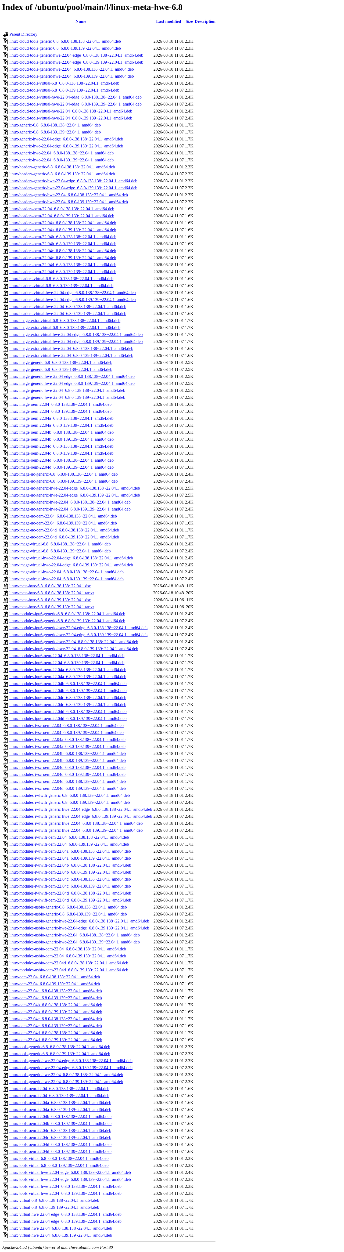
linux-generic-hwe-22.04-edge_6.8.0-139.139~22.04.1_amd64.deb (66, 146)
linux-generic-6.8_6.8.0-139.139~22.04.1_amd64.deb (55, 132)
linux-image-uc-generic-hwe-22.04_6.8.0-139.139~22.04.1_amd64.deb (70, 509)
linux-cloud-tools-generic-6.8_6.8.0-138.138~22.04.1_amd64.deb (65, 41)
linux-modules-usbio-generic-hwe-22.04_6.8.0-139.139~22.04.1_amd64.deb (74, 942)
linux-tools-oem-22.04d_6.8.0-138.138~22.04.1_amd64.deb (60, 1144)
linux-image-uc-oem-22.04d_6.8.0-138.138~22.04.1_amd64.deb (64, 530)
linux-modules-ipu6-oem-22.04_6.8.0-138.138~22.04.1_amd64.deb (66, 655)
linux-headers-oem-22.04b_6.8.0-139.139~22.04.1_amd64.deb (62, 243)
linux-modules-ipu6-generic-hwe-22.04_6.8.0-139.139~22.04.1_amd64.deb (73, 648)
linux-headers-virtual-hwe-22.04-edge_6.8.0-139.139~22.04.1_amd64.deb (72, 299)
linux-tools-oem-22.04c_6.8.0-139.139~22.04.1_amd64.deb (60, 1137)
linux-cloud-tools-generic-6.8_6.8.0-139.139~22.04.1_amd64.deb (65, 48)
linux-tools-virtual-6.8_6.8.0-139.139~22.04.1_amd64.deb (59, 1165)
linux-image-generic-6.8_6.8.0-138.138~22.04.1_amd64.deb (60, 362)
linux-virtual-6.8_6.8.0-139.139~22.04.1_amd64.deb (54, 1207)
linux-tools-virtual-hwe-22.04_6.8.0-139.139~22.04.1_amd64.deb (65, 1193)
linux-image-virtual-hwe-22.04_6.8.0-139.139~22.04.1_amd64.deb (66, 579)
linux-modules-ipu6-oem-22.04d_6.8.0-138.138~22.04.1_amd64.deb (68, 711)
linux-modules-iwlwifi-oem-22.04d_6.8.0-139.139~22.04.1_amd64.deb (70, 900)
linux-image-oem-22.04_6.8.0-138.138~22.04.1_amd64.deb (60, 404)
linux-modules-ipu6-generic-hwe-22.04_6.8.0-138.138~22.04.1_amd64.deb (73, 641)
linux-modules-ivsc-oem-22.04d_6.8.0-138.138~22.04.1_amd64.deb (67, 781)
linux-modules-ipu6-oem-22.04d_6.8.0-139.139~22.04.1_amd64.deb (68, 718)
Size (189, 21)
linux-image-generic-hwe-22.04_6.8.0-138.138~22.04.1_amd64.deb (67, 390)
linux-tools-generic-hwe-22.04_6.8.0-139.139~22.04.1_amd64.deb (66, 1081)
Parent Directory (23, 34)
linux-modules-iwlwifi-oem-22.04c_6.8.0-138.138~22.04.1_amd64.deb (70, 879)
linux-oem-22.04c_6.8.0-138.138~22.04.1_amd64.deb (55, 1018)
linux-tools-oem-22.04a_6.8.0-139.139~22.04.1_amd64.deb (60, 1109)
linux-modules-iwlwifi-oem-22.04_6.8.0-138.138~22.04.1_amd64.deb (69, 837)
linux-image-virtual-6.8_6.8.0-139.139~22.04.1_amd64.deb (60, 551)
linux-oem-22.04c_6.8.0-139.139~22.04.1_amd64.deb (55, 1025)
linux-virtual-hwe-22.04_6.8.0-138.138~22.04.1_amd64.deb (60, 1228)
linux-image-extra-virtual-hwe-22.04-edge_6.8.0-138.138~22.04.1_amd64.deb (76, 334)
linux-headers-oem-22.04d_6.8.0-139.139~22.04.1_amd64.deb (62, 271)
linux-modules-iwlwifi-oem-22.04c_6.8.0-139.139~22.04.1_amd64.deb (70, 886)
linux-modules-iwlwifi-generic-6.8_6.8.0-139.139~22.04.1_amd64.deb (69, 802)
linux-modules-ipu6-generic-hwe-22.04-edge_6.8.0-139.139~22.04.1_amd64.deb (78, 634)
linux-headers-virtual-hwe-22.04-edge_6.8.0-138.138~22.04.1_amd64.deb (72, 292)
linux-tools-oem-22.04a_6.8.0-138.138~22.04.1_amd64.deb (60, 1102)
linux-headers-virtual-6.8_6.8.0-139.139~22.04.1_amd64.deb (61, 285)
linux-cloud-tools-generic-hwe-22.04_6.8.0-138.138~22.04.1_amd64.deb (71, 69)
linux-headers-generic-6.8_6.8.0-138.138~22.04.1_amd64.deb (62, 167)
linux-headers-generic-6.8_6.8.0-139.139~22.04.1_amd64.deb (62, 174)
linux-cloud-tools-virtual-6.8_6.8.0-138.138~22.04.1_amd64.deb (64, 83)
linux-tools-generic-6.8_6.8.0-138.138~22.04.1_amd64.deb (59, 1046)
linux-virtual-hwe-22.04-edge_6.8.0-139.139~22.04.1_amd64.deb (65, 1221)
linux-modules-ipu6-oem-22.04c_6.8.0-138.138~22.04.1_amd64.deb (67, 697)
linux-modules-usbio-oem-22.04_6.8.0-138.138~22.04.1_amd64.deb (67, 949)
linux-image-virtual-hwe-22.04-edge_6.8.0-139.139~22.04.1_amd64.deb (71, 565)
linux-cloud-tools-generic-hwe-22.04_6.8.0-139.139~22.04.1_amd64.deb (71, 76)
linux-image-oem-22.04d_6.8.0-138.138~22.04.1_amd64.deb (61, 460)
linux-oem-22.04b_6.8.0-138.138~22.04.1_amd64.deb (55, 1005)
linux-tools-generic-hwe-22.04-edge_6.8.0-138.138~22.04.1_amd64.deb (70, 1060)
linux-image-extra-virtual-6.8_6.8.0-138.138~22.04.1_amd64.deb (64, 320)
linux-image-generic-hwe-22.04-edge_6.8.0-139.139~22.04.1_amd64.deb (72, 383)
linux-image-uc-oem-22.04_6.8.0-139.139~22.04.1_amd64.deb (63, 523)
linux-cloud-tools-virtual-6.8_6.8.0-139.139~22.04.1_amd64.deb (64, 90)
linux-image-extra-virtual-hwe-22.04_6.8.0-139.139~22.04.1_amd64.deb (71, 355)
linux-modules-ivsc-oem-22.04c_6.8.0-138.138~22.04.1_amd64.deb (67, 767)
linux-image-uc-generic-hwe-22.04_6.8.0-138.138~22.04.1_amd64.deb (70, 502)
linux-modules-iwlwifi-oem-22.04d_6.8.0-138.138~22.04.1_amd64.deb (70, 893)
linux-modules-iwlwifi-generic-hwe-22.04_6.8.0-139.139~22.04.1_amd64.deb (76, 830)
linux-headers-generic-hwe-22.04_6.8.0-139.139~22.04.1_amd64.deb (68, 202)
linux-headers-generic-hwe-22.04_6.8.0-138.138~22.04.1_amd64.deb (68, 195)
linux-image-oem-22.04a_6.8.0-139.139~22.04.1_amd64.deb (61, 425)
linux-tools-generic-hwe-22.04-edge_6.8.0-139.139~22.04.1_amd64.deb (70, 1067)
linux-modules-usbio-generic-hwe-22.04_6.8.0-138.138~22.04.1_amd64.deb (74, 935)
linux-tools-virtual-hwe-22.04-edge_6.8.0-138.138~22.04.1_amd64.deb (70, 1172)
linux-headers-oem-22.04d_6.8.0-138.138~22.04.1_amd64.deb (62, 264)
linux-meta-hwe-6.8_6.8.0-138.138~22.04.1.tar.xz (51, 593)
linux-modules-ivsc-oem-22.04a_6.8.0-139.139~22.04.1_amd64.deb (67, 746)
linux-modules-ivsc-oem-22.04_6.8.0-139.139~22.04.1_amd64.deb (66, 732)
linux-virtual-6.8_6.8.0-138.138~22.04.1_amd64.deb (54, 1200)
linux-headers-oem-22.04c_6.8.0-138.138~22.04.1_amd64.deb (62, 250)
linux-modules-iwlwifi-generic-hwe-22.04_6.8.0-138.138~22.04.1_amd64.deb (76, 823)
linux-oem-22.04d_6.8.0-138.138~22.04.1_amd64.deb (55, 1032)
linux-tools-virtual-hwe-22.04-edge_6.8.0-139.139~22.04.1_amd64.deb (70, 1179)
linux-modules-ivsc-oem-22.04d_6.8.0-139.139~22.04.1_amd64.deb (67, 788)
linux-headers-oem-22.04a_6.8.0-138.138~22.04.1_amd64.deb (62, 222)
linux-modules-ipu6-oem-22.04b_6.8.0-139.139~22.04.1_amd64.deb (68, 690)
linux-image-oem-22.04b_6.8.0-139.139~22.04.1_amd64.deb (61, 439)
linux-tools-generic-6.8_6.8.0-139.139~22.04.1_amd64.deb (59, 1053)
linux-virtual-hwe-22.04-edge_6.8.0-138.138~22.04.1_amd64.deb (65, 1214)
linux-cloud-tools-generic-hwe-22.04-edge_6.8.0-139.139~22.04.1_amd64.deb (76, 62)
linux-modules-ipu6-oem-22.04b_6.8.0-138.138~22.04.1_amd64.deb (68, 683)
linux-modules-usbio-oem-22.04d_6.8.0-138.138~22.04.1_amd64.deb (68, 963)
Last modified (168, 21)
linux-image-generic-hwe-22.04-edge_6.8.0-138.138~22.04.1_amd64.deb (72, 376)
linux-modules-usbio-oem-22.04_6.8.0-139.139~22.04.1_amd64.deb (67, 956)
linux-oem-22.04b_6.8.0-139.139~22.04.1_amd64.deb (55, 1011)
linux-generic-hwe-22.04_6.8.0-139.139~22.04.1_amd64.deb (61, 160)
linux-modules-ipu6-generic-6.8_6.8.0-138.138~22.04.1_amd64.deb (67, 613)
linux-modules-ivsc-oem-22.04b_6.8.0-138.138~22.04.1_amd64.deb (67, 753)
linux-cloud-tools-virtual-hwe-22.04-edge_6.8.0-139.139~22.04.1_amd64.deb (75, 104)
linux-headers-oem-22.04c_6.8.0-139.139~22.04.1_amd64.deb (62, 257)
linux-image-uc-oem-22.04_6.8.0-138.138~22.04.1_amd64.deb (63, 516)
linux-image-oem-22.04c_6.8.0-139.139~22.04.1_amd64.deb (61, 453)
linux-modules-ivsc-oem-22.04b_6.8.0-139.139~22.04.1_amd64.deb (67, 760)
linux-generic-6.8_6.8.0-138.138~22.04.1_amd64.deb (55, 125)
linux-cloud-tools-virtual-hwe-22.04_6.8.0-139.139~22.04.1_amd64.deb (70, 118)
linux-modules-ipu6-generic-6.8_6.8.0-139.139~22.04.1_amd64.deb (67, 620)
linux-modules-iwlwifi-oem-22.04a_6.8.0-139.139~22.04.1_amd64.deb (70, 858)
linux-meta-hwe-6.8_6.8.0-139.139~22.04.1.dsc (50, 600)
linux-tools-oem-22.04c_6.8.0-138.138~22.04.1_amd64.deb (60, 1130)
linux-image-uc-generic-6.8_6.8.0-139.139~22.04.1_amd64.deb (63, 481)
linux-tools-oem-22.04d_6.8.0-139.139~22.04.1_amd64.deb (60, 1151)
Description (205, 21)
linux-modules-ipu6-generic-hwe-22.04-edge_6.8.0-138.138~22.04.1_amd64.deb (78, 627)
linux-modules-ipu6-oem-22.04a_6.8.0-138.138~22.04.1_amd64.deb (67, 669)
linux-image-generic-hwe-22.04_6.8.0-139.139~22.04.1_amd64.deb (67, 397)
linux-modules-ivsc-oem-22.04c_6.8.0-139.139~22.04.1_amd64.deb (67, 774)
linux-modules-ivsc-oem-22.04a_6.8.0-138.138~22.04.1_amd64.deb (67, 739)
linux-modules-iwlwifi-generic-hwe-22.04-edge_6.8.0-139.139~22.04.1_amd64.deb (80, 816)
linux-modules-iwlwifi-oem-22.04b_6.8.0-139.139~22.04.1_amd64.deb (70, 872)
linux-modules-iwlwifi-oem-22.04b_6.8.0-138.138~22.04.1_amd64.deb (70, 865)
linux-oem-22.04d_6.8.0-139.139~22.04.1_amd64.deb (55, 1039)
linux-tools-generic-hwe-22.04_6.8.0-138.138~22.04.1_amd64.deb (66, 1074)
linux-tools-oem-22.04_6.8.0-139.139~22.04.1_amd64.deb (59, 1095)
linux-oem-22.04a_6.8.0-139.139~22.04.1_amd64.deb (55, 998)
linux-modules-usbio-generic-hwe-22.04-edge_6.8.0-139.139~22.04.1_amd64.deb (79, 928)
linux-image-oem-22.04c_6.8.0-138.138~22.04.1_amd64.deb (61, 446)
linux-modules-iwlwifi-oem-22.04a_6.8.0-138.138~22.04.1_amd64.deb (70, 851)
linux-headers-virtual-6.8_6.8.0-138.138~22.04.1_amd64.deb (61, 278)
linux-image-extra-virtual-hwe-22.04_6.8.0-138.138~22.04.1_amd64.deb (71, 348)
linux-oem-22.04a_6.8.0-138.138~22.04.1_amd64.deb (55, 991)
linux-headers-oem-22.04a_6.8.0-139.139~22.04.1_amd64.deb (62, 229)
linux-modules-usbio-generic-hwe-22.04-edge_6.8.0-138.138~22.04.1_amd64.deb (79, 921)
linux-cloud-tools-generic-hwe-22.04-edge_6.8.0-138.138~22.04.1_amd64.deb (76, 55)
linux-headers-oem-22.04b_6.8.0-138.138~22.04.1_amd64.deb (62, 236)
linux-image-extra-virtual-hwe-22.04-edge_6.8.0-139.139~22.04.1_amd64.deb (76, 341)
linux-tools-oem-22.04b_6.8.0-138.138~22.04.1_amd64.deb (60, 1116)
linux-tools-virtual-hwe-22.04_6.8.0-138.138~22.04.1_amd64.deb (65, 1186)
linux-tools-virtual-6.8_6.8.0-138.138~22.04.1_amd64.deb (59, 1158)
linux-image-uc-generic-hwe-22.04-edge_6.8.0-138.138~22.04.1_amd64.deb (74, 488)
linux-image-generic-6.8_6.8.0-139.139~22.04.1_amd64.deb (60, 369)
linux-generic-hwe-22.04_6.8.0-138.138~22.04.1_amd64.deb (61, 153)
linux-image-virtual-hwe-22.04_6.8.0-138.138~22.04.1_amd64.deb (66, 572)
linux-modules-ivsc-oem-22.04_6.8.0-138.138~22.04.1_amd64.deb (66, 725)
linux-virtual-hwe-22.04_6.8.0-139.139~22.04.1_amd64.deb (60, 1235)
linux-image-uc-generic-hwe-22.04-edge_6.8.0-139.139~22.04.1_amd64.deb (74, 495)
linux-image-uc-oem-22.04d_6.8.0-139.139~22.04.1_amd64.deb (64, 537)
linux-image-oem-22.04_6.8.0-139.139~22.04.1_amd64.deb (60, 411)
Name (81, 21)
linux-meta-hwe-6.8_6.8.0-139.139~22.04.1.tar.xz (51, 607)
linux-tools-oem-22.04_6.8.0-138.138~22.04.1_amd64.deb (59, 1088)
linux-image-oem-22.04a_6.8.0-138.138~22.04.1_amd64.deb (61, 418)
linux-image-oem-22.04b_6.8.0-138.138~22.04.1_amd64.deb (61, 432)
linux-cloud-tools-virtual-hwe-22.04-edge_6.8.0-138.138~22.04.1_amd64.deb (75, 97)
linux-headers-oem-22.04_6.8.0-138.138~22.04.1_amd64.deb (61, 209)
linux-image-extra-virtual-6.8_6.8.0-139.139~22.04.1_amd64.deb (64, 327)
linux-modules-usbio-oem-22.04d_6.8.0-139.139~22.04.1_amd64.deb (68, 970)
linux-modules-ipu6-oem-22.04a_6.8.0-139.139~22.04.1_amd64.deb (67, 676)
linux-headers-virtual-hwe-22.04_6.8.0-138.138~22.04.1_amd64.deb (67, 306)
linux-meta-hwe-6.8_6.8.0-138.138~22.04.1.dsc (50, 586)
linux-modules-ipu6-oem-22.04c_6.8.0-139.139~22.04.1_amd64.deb (67, 704)
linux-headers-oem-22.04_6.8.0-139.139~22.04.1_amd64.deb (61, 216)
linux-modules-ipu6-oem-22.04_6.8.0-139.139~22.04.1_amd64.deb (66, 662)
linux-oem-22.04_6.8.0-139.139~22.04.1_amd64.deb (54, 984)
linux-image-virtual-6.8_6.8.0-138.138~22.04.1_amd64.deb (60, 544)
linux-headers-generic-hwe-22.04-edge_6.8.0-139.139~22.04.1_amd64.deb (73, 188)
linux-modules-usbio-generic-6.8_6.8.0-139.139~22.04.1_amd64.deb (68, 914)
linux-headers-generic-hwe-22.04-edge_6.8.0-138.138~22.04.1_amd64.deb (73, 181)
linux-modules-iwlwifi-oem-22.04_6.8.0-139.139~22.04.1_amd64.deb (69, 844)
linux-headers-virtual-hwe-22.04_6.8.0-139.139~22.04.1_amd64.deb (67, 313)
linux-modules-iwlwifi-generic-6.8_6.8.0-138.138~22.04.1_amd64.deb (69, 795)
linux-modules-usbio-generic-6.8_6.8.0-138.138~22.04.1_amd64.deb (68, 907)
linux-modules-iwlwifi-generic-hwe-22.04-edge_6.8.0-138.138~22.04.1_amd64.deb (80, 809)
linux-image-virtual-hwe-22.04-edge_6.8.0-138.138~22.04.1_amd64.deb (71, 558)
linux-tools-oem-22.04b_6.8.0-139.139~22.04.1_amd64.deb (60, 1123)
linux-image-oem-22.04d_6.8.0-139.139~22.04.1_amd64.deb (61, 467)
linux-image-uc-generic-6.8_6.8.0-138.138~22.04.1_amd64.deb (63, 474)
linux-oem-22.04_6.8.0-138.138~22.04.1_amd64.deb (54, 977)
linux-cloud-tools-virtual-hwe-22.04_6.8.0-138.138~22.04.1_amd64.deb (70, 111)
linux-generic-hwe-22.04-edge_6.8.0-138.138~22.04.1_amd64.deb (66, 139)
